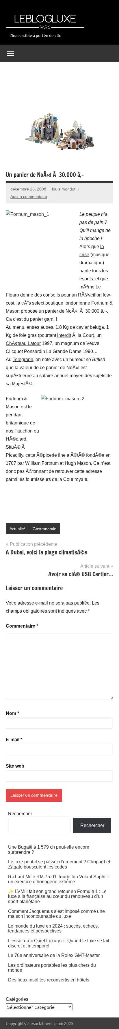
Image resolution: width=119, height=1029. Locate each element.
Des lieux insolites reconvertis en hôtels (48, 979)
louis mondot (63, 189)
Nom (12, 713)
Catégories (17, 999)
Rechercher (20, 813)
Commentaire (22, 626)
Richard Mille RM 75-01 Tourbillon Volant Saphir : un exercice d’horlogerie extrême (58, 879)
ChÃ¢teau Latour (23, 343)
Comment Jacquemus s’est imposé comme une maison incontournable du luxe (56, 914)
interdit (64, 335)
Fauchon (23, 430)
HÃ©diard (16, 439)
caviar (82, 327)
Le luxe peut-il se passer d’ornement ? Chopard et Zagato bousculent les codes (59, 864)
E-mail (14, 739)
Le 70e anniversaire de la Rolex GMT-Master (54, 955)
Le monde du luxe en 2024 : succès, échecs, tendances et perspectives (53, 929)
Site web (15, 766)
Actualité (17, 528)
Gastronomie (44, 528)
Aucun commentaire (28, 196)
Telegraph (23, 359)
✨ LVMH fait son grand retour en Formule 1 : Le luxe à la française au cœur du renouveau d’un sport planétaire (57, 896)
